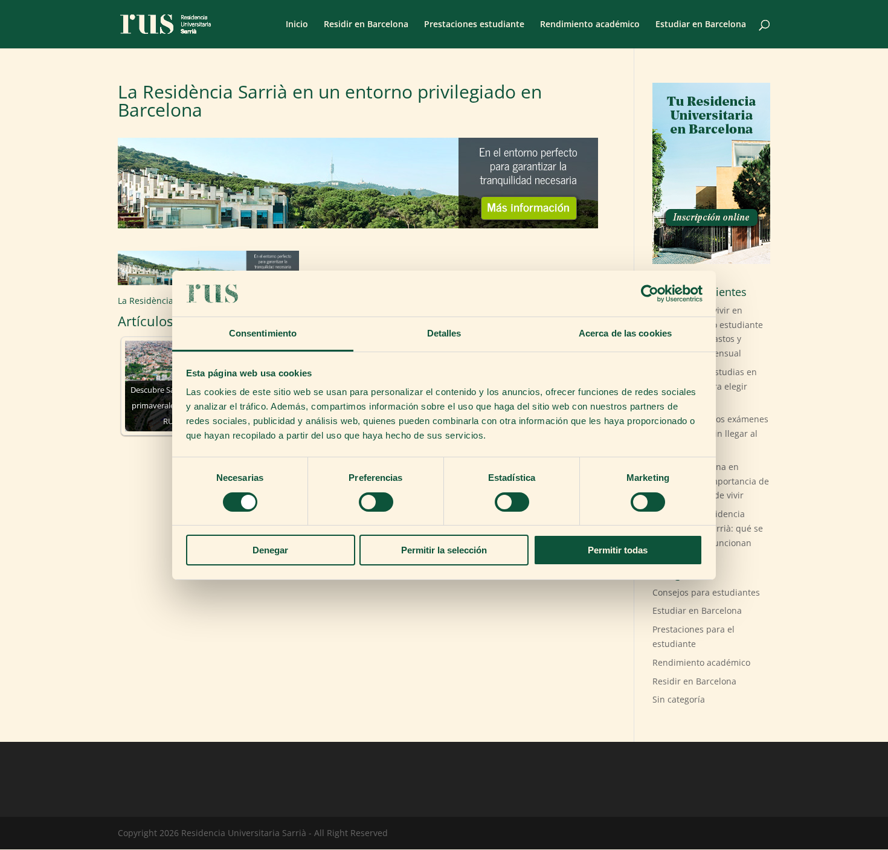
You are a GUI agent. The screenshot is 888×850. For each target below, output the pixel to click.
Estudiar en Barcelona (700, 25)
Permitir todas (618, 550)
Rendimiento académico (590, 25)
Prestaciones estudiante (474, 25)
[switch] (376, 502)
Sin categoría (678, 699)
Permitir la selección (444, 550)
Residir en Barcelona (366, 25)
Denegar (270, 550)
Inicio (297, 25)
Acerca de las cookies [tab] (625, 333)
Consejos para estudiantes (706, 592)
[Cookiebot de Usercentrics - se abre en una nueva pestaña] (650, 294)
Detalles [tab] (444, 333)
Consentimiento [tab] (263, 333)
